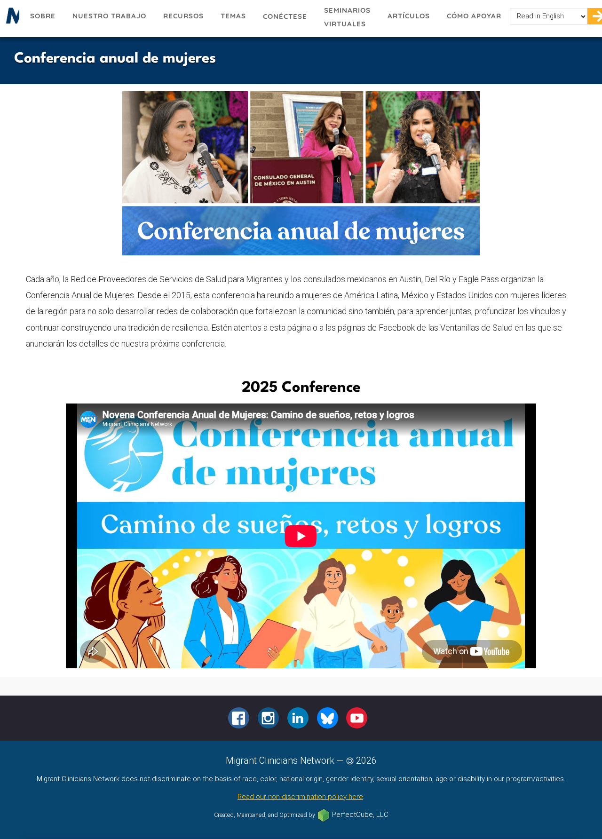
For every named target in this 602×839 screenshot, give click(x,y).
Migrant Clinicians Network (10, 18)
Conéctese (285, 16)
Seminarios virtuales (347, 17)
